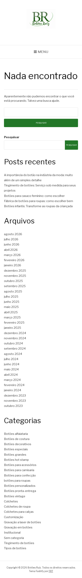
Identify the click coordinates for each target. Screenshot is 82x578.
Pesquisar (11, 137)
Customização (13, 517)
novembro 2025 (15, 276)
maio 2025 (11, 307)
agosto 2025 (13, 291)
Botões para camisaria (19, 470)
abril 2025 (11, 312)
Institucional (12, 532)
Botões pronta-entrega (20, 491)
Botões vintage (14, 496)
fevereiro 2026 (14, 260)
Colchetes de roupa (17, 506)
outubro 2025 (13, 281)
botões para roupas (17, 480)
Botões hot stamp (16, 460)
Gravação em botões (18, 527)
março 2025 (12, 317)
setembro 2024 (15, 348)
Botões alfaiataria (16, 434)
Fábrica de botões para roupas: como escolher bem (38, 201)
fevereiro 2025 (14, 322)
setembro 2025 (15, 286)
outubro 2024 (13, 343)
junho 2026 (11, 244)
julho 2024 (11, 359)
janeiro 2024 (12, 390)
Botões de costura (16, 439)
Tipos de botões (15, 548)
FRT (51, 571)
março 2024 (12, 380)
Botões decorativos (17, 444)
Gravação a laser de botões (22, 522)
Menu (43, 52)
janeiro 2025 (12, 328)
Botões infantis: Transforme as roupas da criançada (38, 206)
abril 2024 (11, 375)
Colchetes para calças (19, 512)
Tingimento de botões (19, 543)
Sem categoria (14, 538)
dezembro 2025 (15, 270)
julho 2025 (11, 296)
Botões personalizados (19, 486)
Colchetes (11, 501)
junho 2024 (11, 364)
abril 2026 (11, 250)
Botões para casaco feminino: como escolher (34, 196)
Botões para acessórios (20, 465)
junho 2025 (11, 302)
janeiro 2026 (12, 265)
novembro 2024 (15, 338)
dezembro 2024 (15, 333)
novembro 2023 (15, 401)
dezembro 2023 (15, 395)
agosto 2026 (13, 234)
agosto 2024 (13, 354)
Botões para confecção (20, 475)
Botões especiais (16, 449)
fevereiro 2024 (14, 385)
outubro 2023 (13, 406)
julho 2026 (11, 239)
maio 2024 (11, 369)
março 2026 (12, 255)
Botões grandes (15, 454)
